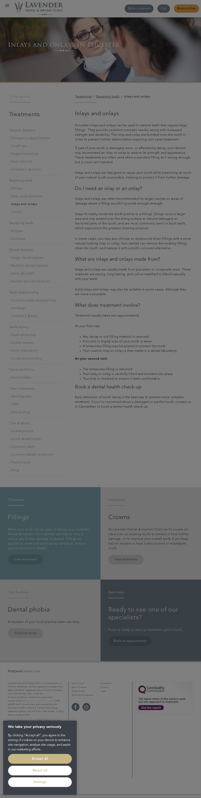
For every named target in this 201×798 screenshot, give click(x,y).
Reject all (40, 770)
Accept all (40, 758)
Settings (39, 782)
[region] (40, 758)
